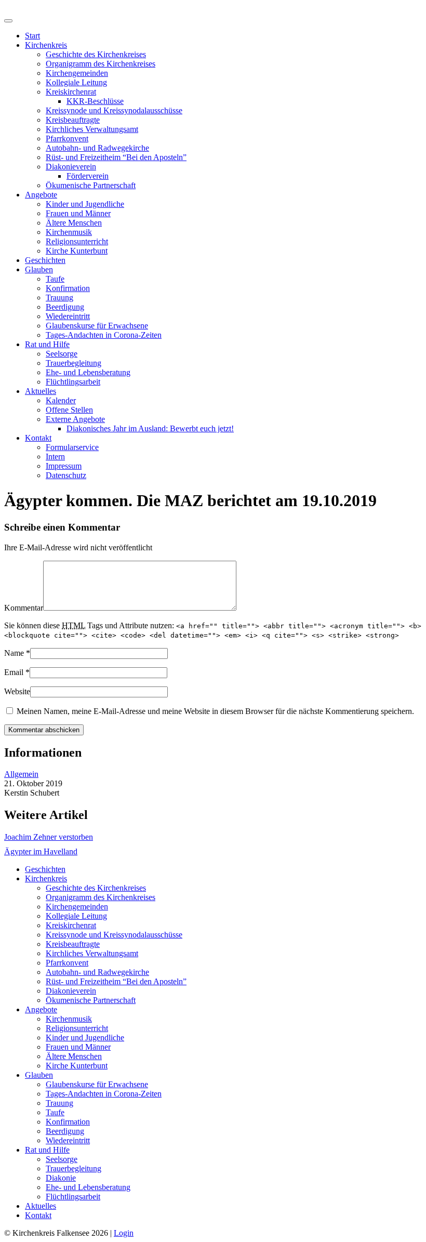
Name (14, 653)
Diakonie (61, 1177)
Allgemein (21, 774)
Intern (55, 456)
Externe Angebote (75, 419)
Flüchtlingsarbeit (73, 381)
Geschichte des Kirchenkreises (96, 54)
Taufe (55, 278)
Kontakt (38, 437)
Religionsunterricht (77, 241)
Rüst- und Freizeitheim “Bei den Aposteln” (116, 157)
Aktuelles (40, 391)
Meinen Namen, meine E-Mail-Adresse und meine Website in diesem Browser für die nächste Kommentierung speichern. (215, 711)
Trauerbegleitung (73, 363)
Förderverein (87, 175)
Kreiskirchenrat (71, 91)
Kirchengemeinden (77, 73)
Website (17, 691)
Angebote (41, 194)
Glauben (39, 269)
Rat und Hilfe (47, 344)
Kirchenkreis (46, 45)
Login (124, 1232)
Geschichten (45, 260)
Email (13, 672)
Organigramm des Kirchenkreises (100, 63)
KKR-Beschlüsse (95, 101)
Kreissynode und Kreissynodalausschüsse (114, 110)
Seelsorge (61, 353)
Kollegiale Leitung (76, 82)
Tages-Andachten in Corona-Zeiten (104, 335)
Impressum (64, 465)
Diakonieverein (71, 166)
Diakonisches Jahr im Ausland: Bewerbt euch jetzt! (150, 428)
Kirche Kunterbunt (77, 250)
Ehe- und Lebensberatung (88, 372)
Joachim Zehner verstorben (48, 837)
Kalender (61, 400)
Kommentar (23, 607)
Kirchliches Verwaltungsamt (92, 129)
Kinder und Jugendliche (85, 204)
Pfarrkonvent (67, 138)
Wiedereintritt (68, 316)
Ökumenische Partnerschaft (91, 185)
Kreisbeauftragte (73, 119)
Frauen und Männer (78, 213)
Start (32, 35)
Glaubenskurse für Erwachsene (97, 325)
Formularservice (72, 447)
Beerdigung (65, 306)
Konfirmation (68, 288)
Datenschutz (66, 475)
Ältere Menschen (74, 222)
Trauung (59, 297)
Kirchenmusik (69, 232)
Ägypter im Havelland (40, 851)
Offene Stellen (69, 409)
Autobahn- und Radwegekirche (97, 147)
